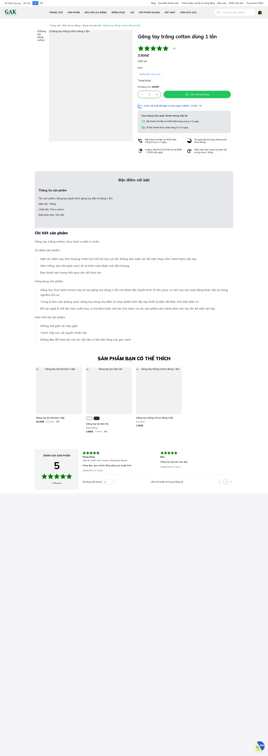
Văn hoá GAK (188, 12)
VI (35, 3)
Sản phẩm (74, 12)
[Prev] (219, 481)
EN (41, 3)
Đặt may (170, 12)
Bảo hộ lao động (96, 12)
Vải (132, 12)
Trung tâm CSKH (254, 3)
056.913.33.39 (160, 149)
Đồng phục (118, 12)
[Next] (230, 481)
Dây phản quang (149, 12)
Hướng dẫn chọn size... (150, 74)
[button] (95, 12)
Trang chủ (56, 12)
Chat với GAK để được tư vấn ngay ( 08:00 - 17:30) (170, 106)
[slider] (155, 48)
